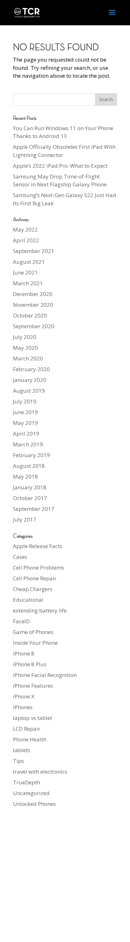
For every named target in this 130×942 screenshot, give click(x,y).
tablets (21, 750)
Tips (18, 760)
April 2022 (26, 240)
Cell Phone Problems (38, 567)
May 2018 (25, 476)
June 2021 (25, 272)
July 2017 (24, 519)
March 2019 (28, 444)
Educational (28, 599)
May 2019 (25, 422)
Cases (20, 556)
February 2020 (31, 369)
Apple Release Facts (37, 546)
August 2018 (29, 465)
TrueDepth (26, 782)
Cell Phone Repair (34, 578)
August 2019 (29, 390)
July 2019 (24, 401)
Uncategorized (31, 793)
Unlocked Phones (34, 803)
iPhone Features (33, 685)
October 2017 (30, 498)
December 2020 (32, 294)
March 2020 (28, 358)
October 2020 (30, 315)
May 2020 (25, 347)
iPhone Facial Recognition (45, 675)
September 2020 (33, 326)
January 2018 (29, 487)
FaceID (21, 621)
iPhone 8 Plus (29, 664)
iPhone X (23, 696)
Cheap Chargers (32, 589)
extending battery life (40, 610)
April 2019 (26, 433)
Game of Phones (33, 632)
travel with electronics (40, 771)
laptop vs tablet (32, 718)
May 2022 (25, 229)
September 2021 (33, 251)
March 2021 (28, 283)
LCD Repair (26, 728)
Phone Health (29, 739)
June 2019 (25, 412)
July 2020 (24, 337)
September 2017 (33, 508)
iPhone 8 (23, 653)
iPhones (22, 707)
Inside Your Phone (35, 642)
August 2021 (29, 261)
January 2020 (29, 379)
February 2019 (31, 455)
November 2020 (33, 304)
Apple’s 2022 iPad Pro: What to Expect (60, 165)
